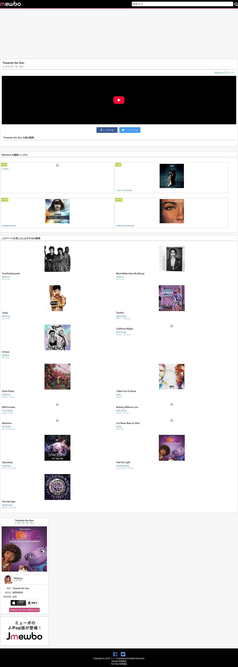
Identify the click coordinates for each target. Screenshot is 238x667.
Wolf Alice (8, 396)
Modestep (8, 428)
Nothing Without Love (127, 407)
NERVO (6, 356)
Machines (7, 423)
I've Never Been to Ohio (128, 423)
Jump (5, 313)
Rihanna (6, 278)
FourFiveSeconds (11, 273)
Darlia (120, 428)
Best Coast (123, 333)
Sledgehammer (9, 226)
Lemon (5, 169)
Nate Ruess (122, 412)
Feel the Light (123, 462)
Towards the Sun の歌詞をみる (24, 610)
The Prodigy (7, 412)
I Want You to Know (126, 391)
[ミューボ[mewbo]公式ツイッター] (123, 654)
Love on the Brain (124, 190)
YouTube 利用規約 (119, 664)
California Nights (124, 329)
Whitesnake (9, 506)
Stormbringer (9, 501)
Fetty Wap (9, 467)
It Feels (5, 352)
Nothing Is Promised (125, 226)
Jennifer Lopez (124, 467)
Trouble (120, 313)
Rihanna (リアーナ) (225, 72)
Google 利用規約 (119, 661)
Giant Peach (8, 391)
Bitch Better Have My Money (130, 273)
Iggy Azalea (123, 317)
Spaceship (7, 462)
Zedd (119, 396)
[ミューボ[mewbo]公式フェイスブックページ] (115, 654)
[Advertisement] (119, 33)
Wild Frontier (8, 407)
